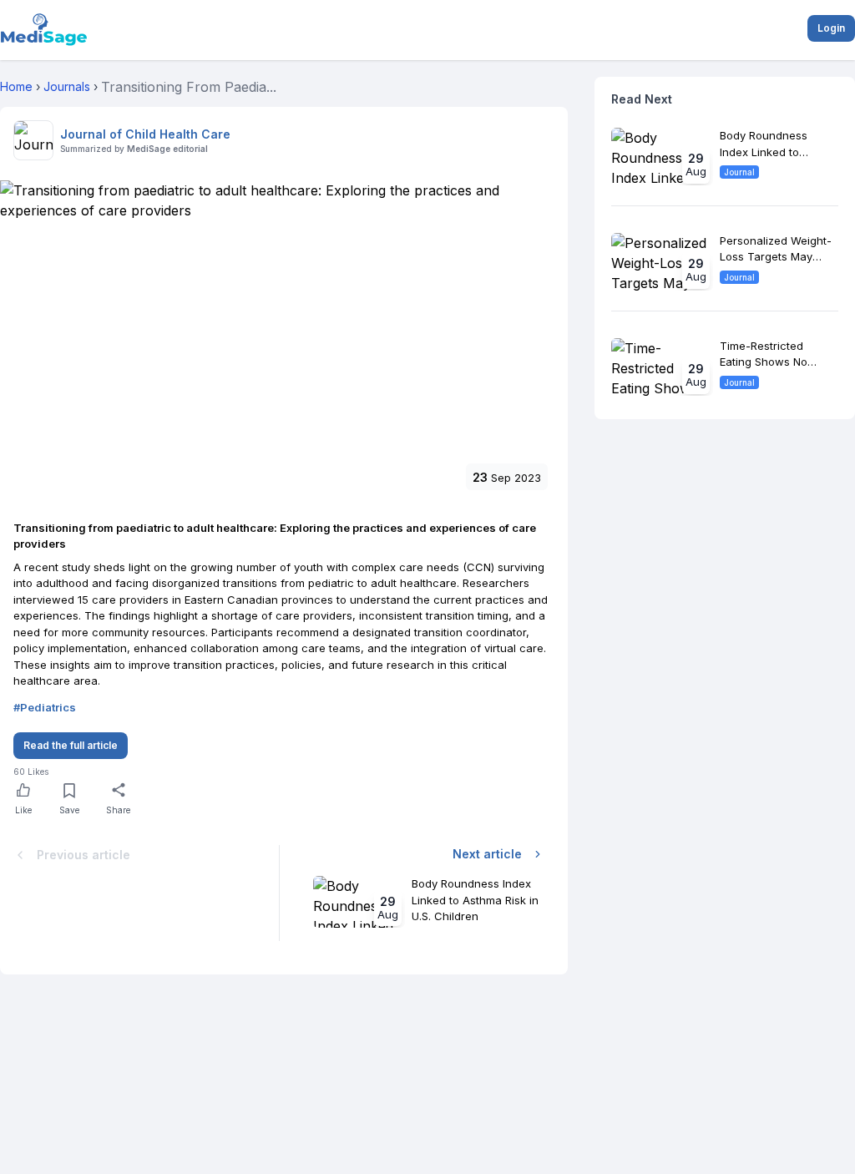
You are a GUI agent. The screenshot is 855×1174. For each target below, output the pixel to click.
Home (16, 86)
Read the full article (70, 745)
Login (831, 28)
